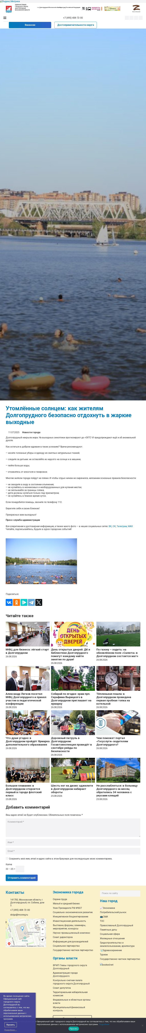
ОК (114, 526)
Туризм (104, 954)
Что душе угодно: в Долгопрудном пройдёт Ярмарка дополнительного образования (28, 741)
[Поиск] (137, 893)
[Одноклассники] (16, 602)
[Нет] (142, 1025)
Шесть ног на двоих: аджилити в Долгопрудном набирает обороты (72, 789)
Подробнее (104, 1024)
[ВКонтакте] (9, 602)
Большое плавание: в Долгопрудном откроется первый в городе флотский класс (24, 790)
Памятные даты (108, 929)
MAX (130, 526)
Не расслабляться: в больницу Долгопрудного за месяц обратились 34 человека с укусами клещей (117, 790)
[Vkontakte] (127, 18)
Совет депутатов (62, 988)
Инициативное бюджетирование (70, 916)
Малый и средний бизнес (66, 903)
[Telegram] (136, 18)
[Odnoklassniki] (131, 18)
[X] (38, 602)
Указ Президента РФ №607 (67, 907)
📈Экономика (107, 908)
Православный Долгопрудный (116, 925)
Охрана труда (60, 899)
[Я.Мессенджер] (24, 602)
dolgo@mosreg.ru (19, 914)
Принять (74, 1029)
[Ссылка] (9, 9)
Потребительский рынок (113, 912)
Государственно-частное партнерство (73, 950)
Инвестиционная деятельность (69, 921)
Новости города (31, 432)
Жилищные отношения (112, 938)
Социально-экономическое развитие (73, 912)
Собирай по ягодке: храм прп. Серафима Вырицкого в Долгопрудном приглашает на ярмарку (71, 698)
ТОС (102, 921)
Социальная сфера (110, 934)
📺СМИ (104, 916)
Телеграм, (122, 526)
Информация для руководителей (70, 941)
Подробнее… (10, 1030)
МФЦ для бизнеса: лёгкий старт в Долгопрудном (27, 651)
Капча (9, 864)
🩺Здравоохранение (111, 950)
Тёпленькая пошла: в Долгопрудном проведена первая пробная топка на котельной (113, 698)
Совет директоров (63, 937)
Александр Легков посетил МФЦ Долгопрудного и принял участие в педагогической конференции (26, 698)
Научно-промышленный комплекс (71, 933)
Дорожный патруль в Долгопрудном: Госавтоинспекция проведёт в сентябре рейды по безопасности (71, 744)
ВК (110, 526)
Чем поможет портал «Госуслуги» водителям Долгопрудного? (112, 741)
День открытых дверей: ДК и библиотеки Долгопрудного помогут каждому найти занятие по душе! (70, 654)
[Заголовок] (141, 18)
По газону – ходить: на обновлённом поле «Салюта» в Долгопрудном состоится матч (117, 653)
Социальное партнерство (66, 946)
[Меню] (5, 17)
